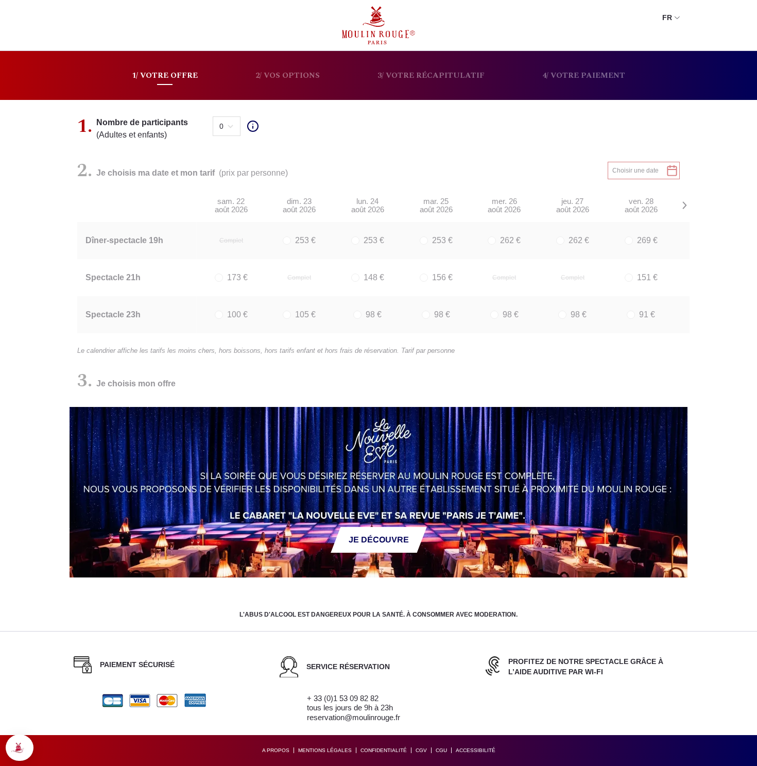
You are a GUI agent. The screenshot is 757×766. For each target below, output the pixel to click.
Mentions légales (325, 750)
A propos (275, 750)
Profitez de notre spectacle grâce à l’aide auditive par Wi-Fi (585, 666)
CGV (421, 750)
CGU (441, 750)
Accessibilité (475, 750)
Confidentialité (383, 750)
